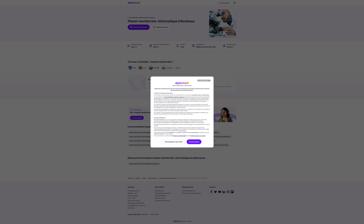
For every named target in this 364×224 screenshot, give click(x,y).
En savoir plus (182, 130)
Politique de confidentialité (179, 135)
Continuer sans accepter (204, 80)
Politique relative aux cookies (198, 135)
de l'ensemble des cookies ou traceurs (174, 97)
